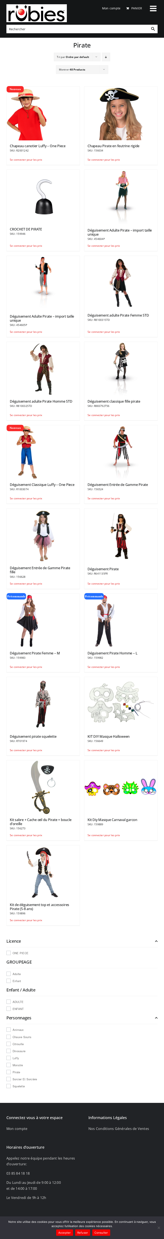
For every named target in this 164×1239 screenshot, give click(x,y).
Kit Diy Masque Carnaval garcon (112, 819)
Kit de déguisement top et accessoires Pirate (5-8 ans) (39, 906)
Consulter (101, 1232)
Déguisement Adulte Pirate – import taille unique (120, 232)
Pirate (16, 1072)
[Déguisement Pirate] (120, 536)
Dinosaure (19, 1051)
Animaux (18, 1030)
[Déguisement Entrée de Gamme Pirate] (120, 451)
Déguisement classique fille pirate (114, 401)
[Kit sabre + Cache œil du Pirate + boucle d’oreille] (43, 787)
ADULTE (18, 1002)
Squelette (19, 1086)
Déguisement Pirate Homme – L (112, 653)
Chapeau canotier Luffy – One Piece (38, 146)
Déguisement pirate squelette (33, 736)
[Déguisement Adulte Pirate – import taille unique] (120, 197)
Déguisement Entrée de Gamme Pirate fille (40, 570)
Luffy (16, 1058)
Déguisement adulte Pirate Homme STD (41, 401)
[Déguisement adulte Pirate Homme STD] (43, 368)
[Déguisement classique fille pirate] (120, 368)
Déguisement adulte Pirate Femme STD (118, 315)
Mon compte (16, 1128)
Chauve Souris (22, 1037)
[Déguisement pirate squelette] (43, 703)
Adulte (17, 974)
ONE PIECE (20, 953)
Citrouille (18, 1044)
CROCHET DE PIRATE (26, 229)
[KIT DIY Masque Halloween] (120, 703)
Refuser (82, 1232)
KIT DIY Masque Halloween (109, 736)
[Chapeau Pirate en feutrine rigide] (120, 113)
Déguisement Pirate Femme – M (35, 653)
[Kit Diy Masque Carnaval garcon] (120, 787)
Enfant (17, 981)
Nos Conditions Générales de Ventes (118, 1128)
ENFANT (18, 1009)
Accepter (64, 1232)
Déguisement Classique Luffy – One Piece (42, 484)
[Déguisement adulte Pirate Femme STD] (120, 282)
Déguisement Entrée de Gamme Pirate (118, 484)
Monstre (18, 1065)
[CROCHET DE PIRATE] (43, 196)
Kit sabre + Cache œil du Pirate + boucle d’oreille (40, 821)
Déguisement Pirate (103, 569)
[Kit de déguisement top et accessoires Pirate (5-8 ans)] (43, 872)
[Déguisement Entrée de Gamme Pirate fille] (43, 535)
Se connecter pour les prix (26, 159)
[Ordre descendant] (106, 57)
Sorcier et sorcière (25, 1079)
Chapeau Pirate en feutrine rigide (113, 146)
